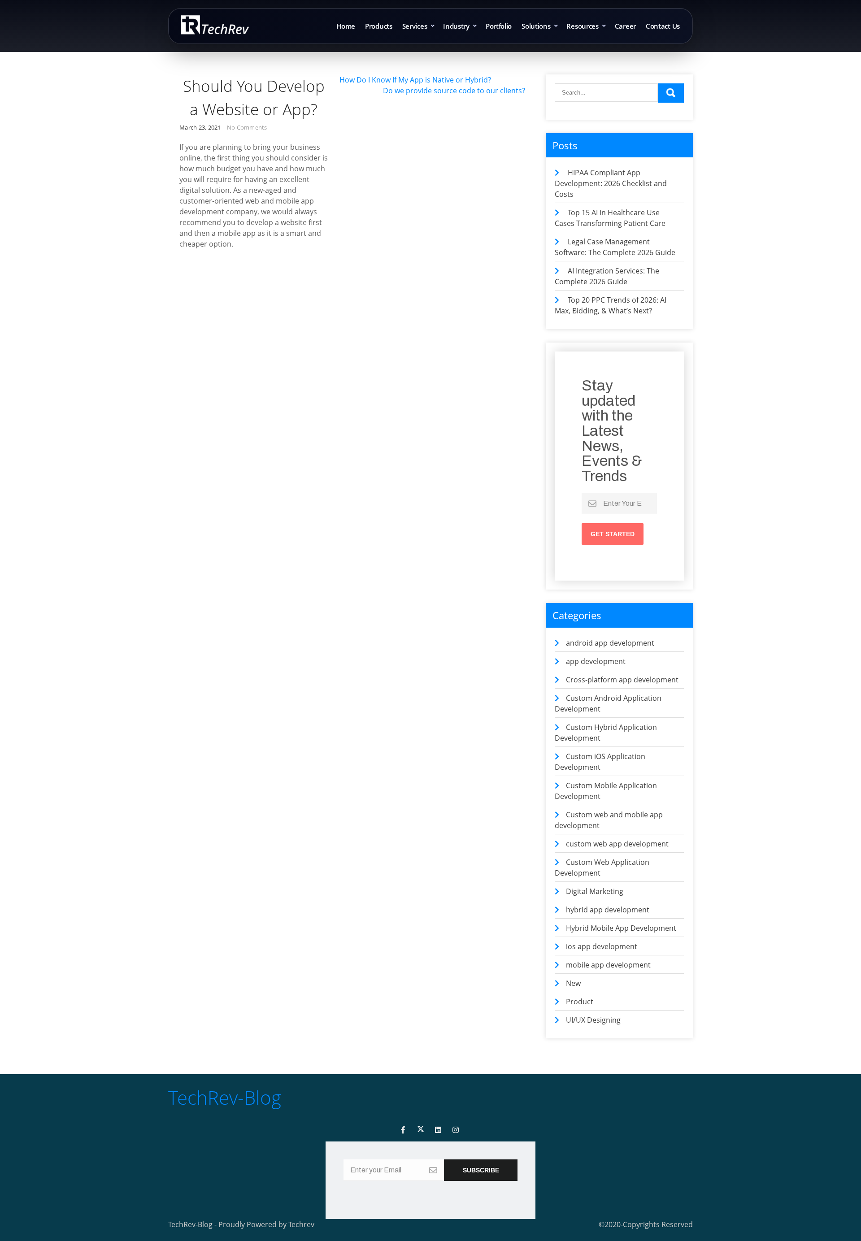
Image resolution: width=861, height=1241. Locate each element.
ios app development (601, 946)
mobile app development (608, 965)
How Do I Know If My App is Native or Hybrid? (415, 80)
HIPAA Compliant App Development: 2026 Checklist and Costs (611, 183)
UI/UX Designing (593, 1020)
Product (579, 1002)
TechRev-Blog (224, 1097)
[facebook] (403, 1130)
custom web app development (617, 844)
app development (596, 661)
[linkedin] (438, 1130)
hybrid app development (607, 910)
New (573, 983)
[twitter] (420, 1130)
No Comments (247, 127)
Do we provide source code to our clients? (454, 90)
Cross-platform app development (622, 680)
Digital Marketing (594, 891)
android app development (610, 643)
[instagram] (455, 1130)
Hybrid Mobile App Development (621, 928)
